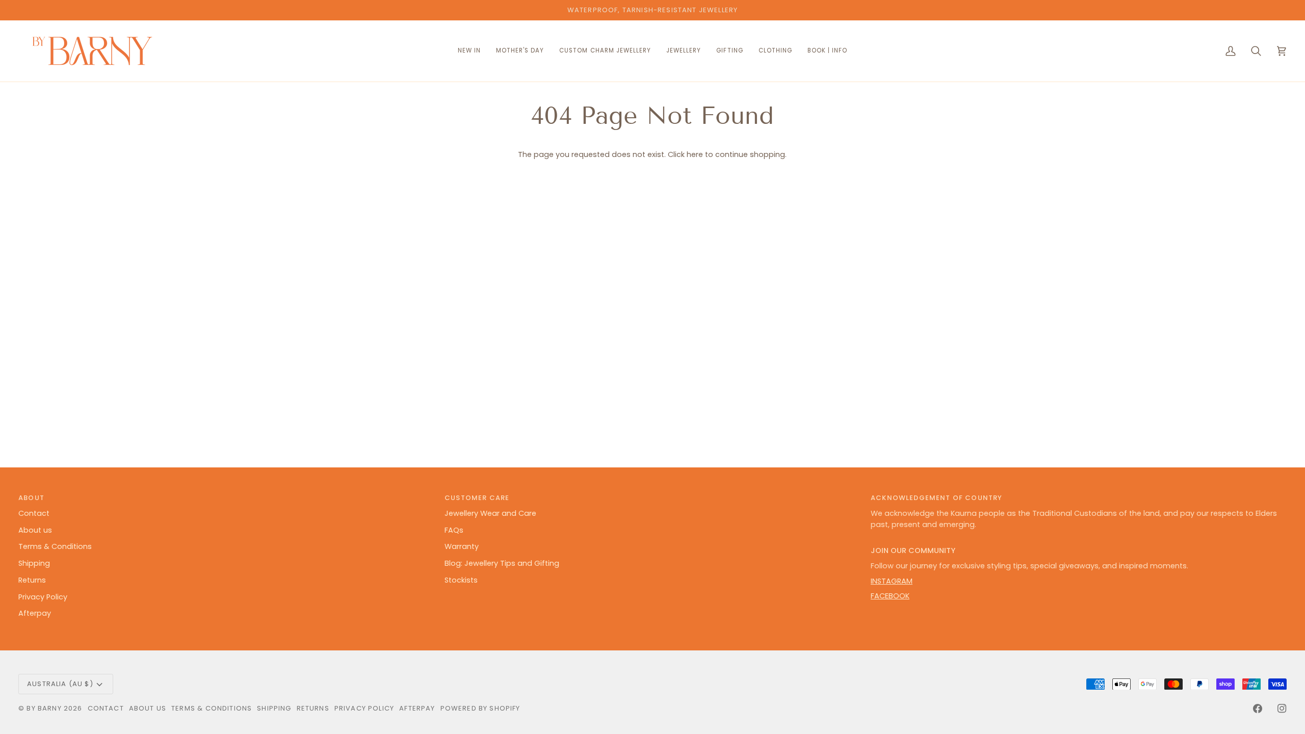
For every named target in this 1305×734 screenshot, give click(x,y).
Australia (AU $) (60, 684)
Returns (32, 580)
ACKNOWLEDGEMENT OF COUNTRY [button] (936, 498)
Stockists (461, 580)
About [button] (31, 498)
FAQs (454, 530)
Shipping (34, 563)
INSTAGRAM (891, 581)
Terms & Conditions (55, 546)
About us (35, 530)
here (695, 154)
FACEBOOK (890, 596)
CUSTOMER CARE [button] (477, 498)
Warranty (462, 546)
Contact (33, 513)
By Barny (44, 708)
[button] (605, 51)
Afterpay (34, 613)
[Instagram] (1282, 708)
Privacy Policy (42, 597)
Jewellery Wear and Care (490, 513)
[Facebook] (1257, 708)
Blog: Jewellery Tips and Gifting (502, 563)
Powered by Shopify (480, 708)
